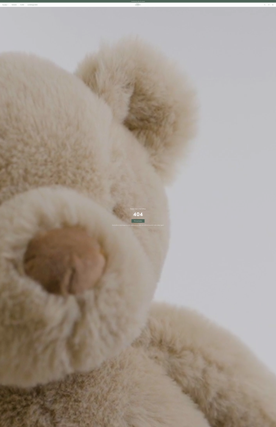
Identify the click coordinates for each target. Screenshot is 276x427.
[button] (5, 5)
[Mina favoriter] (269, 5)
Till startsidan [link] (138, 221)
